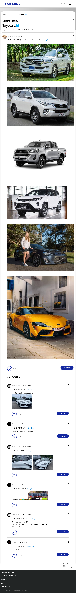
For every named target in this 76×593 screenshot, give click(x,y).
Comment (67, 368)
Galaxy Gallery (47, 40)
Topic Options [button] (70, 19)
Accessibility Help (8, 572)
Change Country (7, 586)
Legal (3, 583)
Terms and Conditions (9, 576)
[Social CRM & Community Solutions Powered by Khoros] (67, 565)
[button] (70, 36)
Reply (63, 413)
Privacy (4, 579)
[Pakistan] (12, 4)
